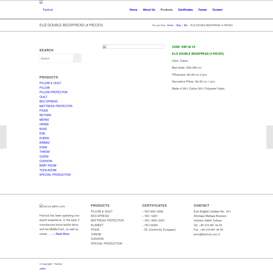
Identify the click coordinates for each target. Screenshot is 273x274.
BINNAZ (44, 142)
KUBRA (44, 138)
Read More (62, 234)
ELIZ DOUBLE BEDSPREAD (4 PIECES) (71, 24)
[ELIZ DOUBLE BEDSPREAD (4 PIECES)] (269, 137)
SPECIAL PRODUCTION (55, 174)
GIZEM (43, 156)
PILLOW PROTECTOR (53, 92)
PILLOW (44, 87)
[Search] (229, 9)
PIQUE (43, 110)
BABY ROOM (47, 165)
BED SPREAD (48, 101)
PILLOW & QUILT (50, 83)
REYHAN (45, 115)
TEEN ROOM (47, 170)
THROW (44, 152)
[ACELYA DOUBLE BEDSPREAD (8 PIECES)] (3, 137)
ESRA (43, 147)
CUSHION (45, 161)
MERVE (44, 120)
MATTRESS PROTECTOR (55, 106)
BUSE (43, 129)
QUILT (43, 97)
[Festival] (46, 9)
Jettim (42, 268)
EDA (42, 133)
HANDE (44, 124)
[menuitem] (133, 9)
